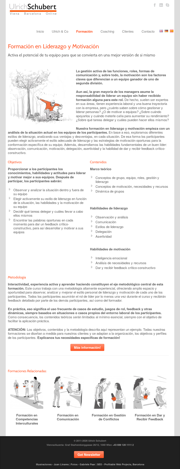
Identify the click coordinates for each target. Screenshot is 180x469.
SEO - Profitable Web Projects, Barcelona (120, 464)
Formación (84, 31)
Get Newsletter (88, 454)
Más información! (87, 347)
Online (51, 13)
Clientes (128, 31)
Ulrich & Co (60, 31)
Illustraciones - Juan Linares (52, 464)
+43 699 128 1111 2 (123, 444)
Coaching (107, 31)
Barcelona (32, 13)
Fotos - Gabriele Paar (83, 464)
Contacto (148, 31)
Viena (15, 13)
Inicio (40, 31)
